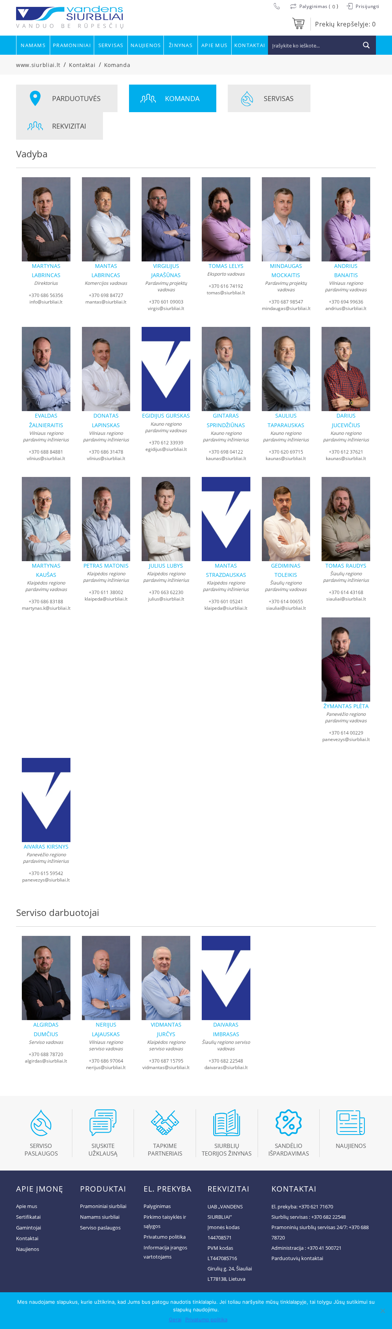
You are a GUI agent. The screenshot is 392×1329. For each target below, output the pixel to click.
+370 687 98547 (286, 302)
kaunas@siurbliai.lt (226, 458)
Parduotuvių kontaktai (297, 1258)
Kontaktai (249, 45)
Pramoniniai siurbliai (103, 1206)
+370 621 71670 (316, 1206)
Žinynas (181, 45)
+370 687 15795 (166, 1061)
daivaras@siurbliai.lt (226, 1067)
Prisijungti (366, 6)
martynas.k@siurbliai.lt (46, 608)
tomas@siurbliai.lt (226, 292)
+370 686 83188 (46, 601)
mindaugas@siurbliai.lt (286, 308)
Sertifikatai (28, 1216)
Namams (33, 45)
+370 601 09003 (166, 302)
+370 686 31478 (106, 452)
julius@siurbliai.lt (166, 599)
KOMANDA (182, 98)
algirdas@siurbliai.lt (46, 1061)
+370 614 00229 (346, 733)
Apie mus (214, 45)
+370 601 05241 (226, 601)
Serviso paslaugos (100, 1227)
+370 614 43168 (346, 592)
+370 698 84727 (106, 295)
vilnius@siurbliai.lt (46, 458)
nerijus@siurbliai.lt (106, 1067)
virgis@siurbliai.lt (166, 308)
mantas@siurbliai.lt (105, 302)
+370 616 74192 (226, 286)
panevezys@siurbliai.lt (346, 739)
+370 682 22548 (226, 1061)
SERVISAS (279, 98)
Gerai (175, 1319)
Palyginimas (157, 1206)
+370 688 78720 (46, 1054)
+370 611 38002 (106, 592)
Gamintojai (28, 1227)
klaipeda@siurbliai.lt (106, 599)
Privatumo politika (165, 1236)
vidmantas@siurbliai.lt (165, 1067)
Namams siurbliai (99, 1216)
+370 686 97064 (106, 1061)
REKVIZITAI (69, 126)
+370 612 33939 (166, 442)
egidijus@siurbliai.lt (166, 449)
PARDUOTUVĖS (76, 98)
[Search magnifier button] (366, 45)
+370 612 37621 (346, 452)
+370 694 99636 (346, 302)
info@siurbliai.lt (45, 302)
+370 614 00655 (286, 601)
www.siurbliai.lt (38, 65)
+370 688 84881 (46, 452)
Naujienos (146, 45)
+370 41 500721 (324, 1247)
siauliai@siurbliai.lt (286, 608)
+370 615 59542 (46, 873)
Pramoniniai (72, 45)
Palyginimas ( (315, 6)
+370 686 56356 (46, 295)
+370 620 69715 (286, 452)
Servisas (111, 45)
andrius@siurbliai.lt (345, 308)
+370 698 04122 (226, 452)
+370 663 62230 (166, 592)
